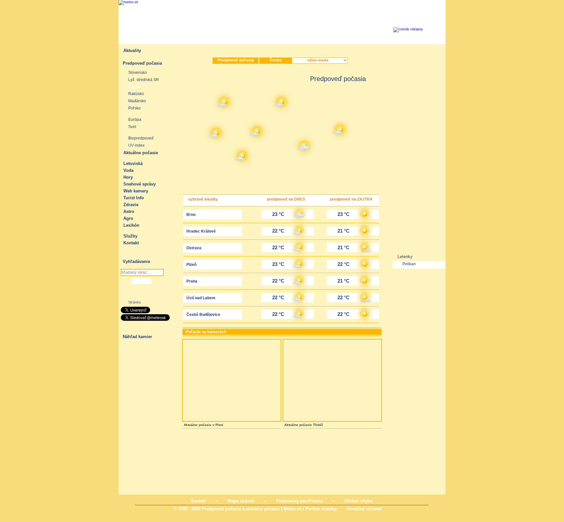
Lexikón (131, 225)
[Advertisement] (315, 25)
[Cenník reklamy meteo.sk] (431, 30)
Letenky (405, 256)
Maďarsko (137, 101)
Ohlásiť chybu (358, 500)
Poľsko (134, 108)
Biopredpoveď (140, 138)
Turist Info (133, 197)
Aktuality (132, 50)
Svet (132, 126)
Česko (134, 87)
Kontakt (131, 242)
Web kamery (135, 190)
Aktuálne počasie (140, 152)
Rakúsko (136, 93)
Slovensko (137, 72)
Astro (128, 211)
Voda (128, 170)
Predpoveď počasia (142, 63)
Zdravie (130, 204)
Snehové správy (139, 184)
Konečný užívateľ (364, 508)
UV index (136, 145)
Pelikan (409, 264)
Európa (134, 119)
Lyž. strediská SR (143, 79)
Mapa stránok (241, 500)
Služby (130, 236)
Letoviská (133, 163)
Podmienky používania (299, 500)
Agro (128, 218)
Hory (128, 177)
